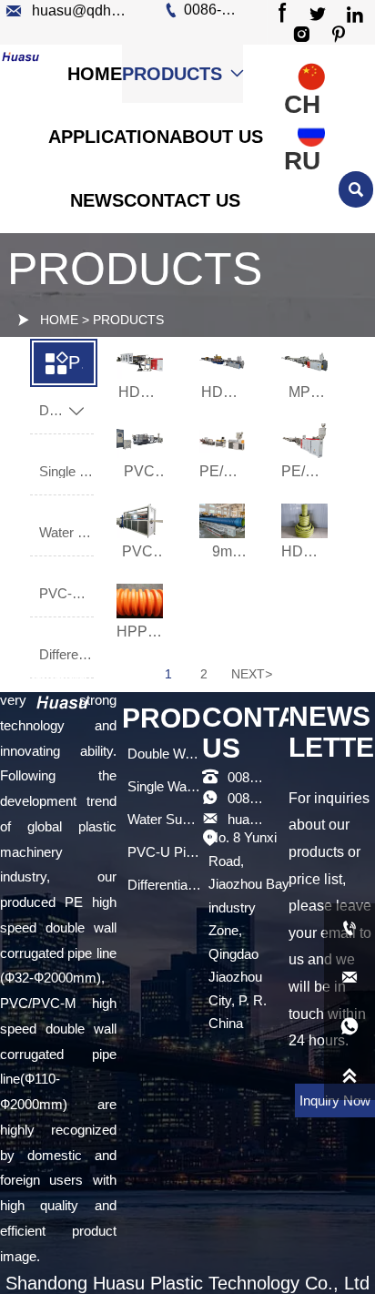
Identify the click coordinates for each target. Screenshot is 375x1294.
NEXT (251, 674)
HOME (59, 319)
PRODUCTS (128, 319)
